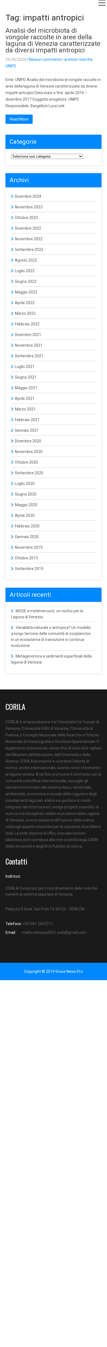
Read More (19, 119)
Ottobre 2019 (26, 558)
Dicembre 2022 (28, 228)
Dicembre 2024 (28, 196)
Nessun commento (45, 59)
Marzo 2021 (25, 409)
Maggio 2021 (26, 388)
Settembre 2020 (29, 473)
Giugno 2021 (25, 377)
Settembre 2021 (29, 356)
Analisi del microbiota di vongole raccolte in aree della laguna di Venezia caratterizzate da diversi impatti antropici (52, 40)
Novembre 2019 (29, 547)
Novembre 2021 (29, 345)
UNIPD (10, 66)
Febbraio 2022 (27, 324)
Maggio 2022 (26, 292)
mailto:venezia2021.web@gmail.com (54, 932)
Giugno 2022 (25, 281)
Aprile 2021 (25, 398)
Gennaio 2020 (27, 537)
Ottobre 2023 (26, 217)
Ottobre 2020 (26, 462)
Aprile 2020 (25, 515)
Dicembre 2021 (28, 334)
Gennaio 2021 (27, 430)
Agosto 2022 (26, 260)
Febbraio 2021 (27, 420)
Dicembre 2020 (28, 441)
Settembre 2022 (29, 249)
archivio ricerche (78, 59)
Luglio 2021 (25, 366)
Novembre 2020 (29, 451)
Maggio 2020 (26, 505)
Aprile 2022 (25, 303)
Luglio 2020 (25, 483)
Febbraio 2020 (27, 526)
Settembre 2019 (29, 568)
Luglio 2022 (25, 271)
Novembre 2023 (29, 207)
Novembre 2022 (29, 239)
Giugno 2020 (25, 494)
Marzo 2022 (25, 313)
